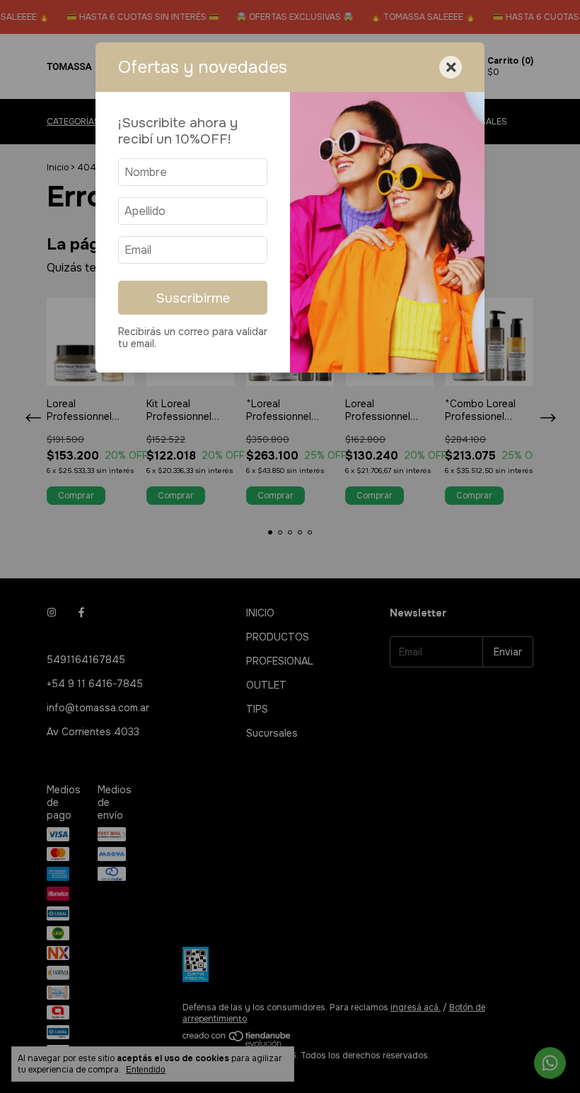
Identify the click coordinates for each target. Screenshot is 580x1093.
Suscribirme (193, 298)
